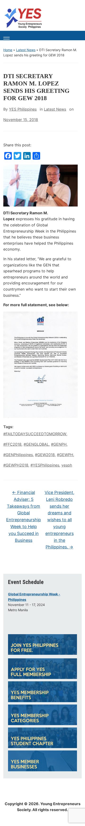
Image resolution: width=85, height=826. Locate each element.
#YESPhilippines (44, 465)
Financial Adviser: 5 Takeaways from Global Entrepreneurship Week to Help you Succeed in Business (23, 516)
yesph (66, 465)
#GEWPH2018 (15, 465)
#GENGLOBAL (36, 444)
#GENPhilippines (18, 454)
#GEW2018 (45, 454)
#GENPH (59, 444)
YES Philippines (23, 109)
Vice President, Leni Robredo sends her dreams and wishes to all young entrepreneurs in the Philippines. (59, 519)
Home (7, 50)
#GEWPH (65, 454)
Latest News (25, 50)
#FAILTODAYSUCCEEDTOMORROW (34, 433)
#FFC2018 (12, 444)
